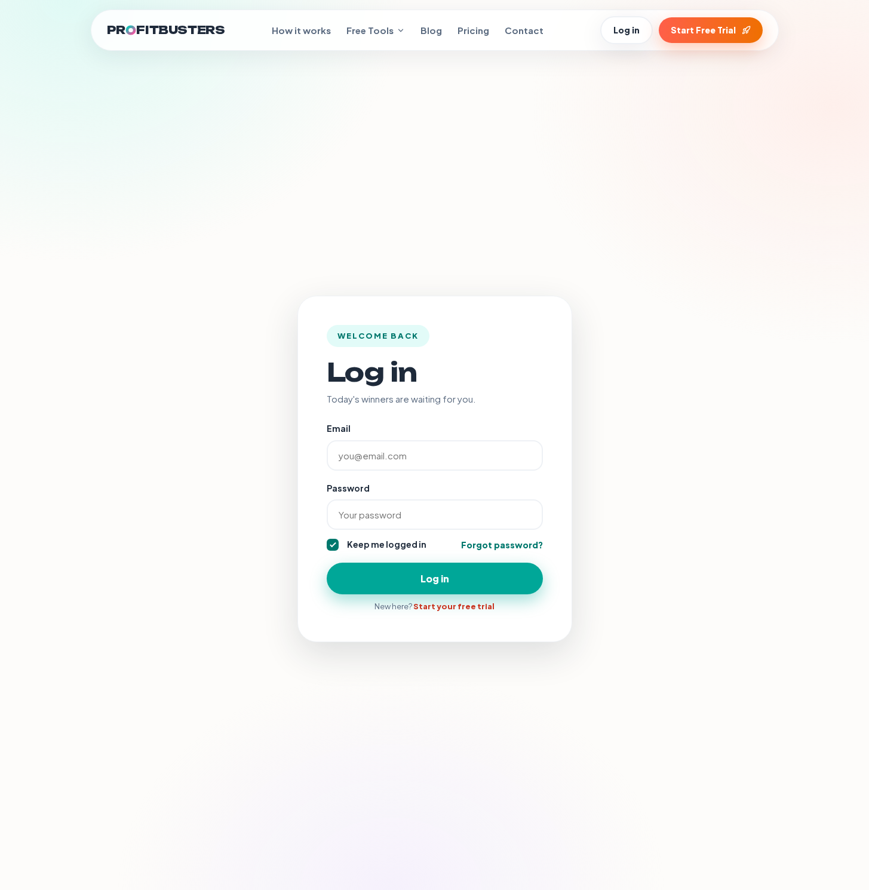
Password (348, 488)
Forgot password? (502, 544)
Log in (626, 29)
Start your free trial (454, 606)
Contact (524, 30)
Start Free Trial (703, 29)
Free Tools (370, 30)
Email (339, 428)
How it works (301, 30)
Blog (431, 30)
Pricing (473, 30)
